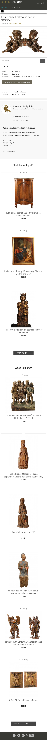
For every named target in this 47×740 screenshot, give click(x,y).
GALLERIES (16, 8)
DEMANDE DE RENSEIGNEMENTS (17, 82)
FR (38, 3)
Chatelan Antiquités (23, 106)
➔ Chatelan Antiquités (19, 92)
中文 (44, 3)
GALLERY (15, 120)
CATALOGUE (5, 8)
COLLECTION (24, 120)
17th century (10, 152)
